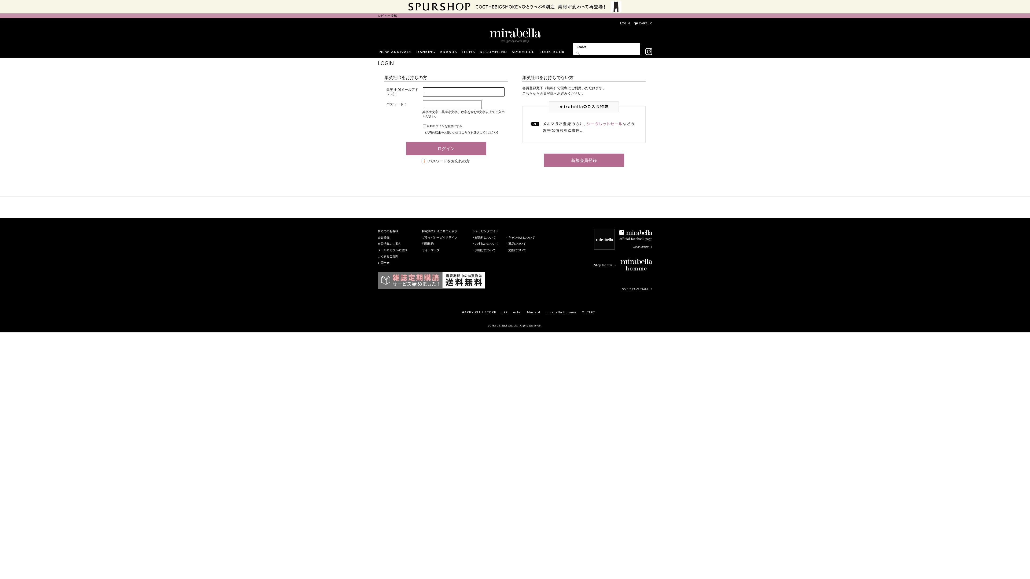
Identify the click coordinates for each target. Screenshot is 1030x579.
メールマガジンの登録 (392, 250)
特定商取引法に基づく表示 (439, 231)
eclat (517, 312)
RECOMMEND (493, 51)
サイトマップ (431, 250)
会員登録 (383, 237)
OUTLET (588, 312)
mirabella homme (561, 312)
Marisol (533, 312)
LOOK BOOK (552, 51)
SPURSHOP (523, 51)
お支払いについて (487, 243)
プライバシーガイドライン (439, 237)
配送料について (485, 237)
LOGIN (625, 23)
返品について (517, 243)
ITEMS (468, 51)
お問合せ (383, 262)
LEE (505, 312)
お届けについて (485, 250)
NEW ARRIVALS (396, 51)
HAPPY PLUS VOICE (635, 288)
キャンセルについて (521, 237)
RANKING (426, 51)
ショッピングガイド (485, 231)
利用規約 (428, 243)
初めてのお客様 (388, 231)
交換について (517, 250)
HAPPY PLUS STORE (479, 312)
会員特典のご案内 (389, 243)
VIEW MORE (640, 247)
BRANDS (448, 51)
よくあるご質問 (388, 256)
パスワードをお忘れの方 (449, 161)
